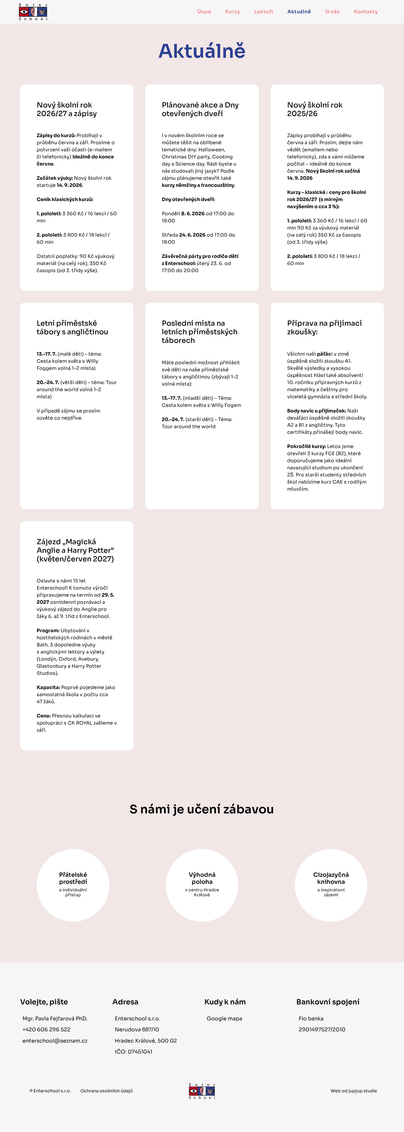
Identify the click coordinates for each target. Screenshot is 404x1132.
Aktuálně (299, 12)
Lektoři (264, 12)
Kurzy (232, 12)
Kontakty (366, 12)
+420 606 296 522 (46, 1029)
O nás (332, 12)
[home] (33, 12)
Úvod (204, 12)
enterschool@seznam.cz (55, 1041)
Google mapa (224, 1018)
